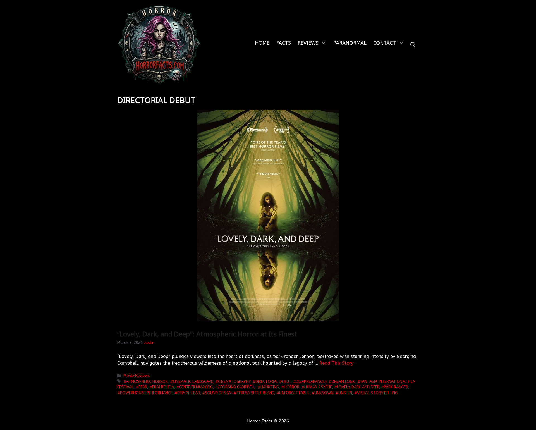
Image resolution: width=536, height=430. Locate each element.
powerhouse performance (146, 393)
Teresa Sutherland (255, 393)
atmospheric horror (147, 381)
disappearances (311, 381)
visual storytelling (377, 393)
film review (163, 387)
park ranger (396, 387)
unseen (345, 393)
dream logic (343, 381)
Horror (291, 387)
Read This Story (336, 363)
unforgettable (294, 393)
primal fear (188, 393)
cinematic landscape (193, 381)
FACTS (283, 43)
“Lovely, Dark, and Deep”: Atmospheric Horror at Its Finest (207, 333)
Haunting (269, 387)
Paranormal (350, 43)
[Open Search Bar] (413, 44)
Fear (142, 387)
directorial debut (273, 381)
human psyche (318, 387)
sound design (218, 393)
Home (262, 43)
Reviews (308, 43)
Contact (384, 43)
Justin (149, 342)
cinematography (234, 381)
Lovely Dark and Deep (358, 387)
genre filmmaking (196, 387)
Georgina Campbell (236, 387)
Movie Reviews (136, 375)
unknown (323, 393)
